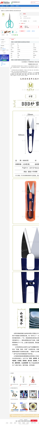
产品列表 (3, 8)
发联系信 (22, 31)
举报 (1, 65)
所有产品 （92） (3, 41)
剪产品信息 (21, 419)
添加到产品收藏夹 (3, 64)
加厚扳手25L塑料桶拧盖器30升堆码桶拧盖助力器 (26, 399)
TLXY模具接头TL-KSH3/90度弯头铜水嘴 (15, 411)
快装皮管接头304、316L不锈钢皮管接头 (25, 411)
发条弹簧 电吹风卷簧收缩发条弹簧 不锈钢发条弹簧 (16, 399)
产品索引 (2, 62)
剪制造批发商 (25, 419)
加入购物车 (28, 31)
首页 (0, 8)
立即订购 (33, 31)
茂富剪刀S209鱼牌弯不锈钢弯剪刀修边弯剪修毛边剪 (24, 420)
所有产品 (6, 8)
